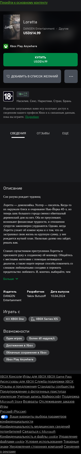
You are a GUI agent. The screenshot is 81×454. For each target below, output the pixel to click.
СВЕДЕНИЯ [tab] (18, 133)
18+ (21, 94)
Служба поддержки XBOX (54, 381)
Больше (8, 279)
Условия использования (44, 441)
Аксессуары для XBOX (17, 381)
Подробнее (32, 117)
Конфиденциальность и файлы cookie (29, 436)
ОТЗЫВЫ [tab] (43, 133)
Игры (4, 406)
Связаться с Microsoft (38, 431)
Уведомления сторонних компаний (36, 446)
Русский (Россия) (13, 411)
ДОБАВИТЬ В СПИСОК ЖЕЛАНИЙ (34, 76)
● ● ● (71, 76)
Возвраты (30, 401)
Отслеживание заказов (57, 401)
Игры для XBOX (35, 376)
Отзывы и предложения (18, 386)
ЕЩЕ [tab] (65, 133)
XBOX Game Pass (59, 376)
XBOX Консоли (11, 376)
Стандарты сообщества (56, 386)
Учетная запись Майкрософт (39, 396)
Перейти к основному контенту (24, 2)
